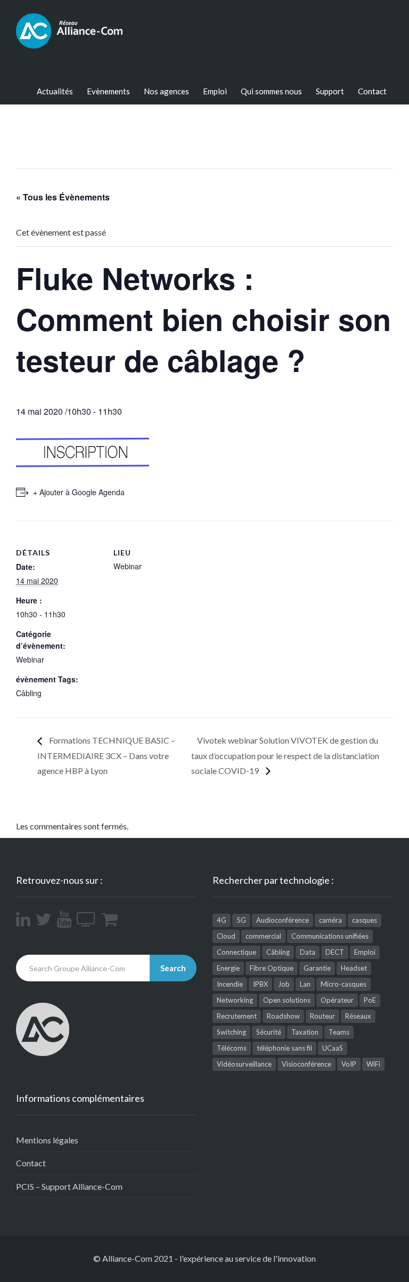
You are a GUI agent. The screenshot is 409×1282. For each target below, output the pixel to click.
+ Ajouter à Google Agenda (79, 492)
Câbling (29, 693)
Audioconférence (282, 920)
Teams (339, 1032)
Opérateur (337, 1000)
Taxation (304, 1032)
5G (241, 920)
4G (221, 920)
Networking (235, 1000)
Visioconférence (306, 1064)
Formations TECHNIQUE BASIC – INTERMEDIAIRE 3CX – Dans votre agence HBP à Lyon (106, 755)
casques (364, 920)
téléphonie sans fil (284, 1048)
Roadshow (283, 1016)
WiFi (373, 1064)
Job (284, 984)
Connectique (236, 952)
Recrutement (237, 1016)
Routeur (322, 1016)
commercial (263, 936)
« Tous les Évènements (63, 197)
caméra (330, 920)
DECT (334, 952)
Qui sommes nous (271, 91)
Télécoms (232, 1048)
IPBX (260, 984)
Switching (231, 1032)
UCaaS (332, 1048)
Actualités (55, 91)
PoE (370, 1000)
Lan (305, 984)
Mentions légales (47, 1140)
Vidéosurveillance (244, 1064)
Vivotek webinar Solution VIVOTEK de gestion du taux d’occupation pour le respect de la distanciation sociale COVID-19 (285, 755)
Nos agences (166, 91)
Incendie (230, 984)
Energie (228, 968)
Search (173, 968)
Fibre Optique (271, 968)
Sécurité (268, 1032)
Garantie (317, 968)
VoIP (348, 1064)
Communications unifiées (330, 936)
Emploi (215, 91)
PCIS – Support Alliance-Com (69, 1186)
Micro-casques (343, 984)
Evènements (108, 91)
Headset (354, 968)
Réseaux (358, 1016)
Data (307, 952)
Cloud (226, 936)
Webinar (30, 659)
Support (330, 91)
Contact (372, 91)
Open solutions (286, 1000)
